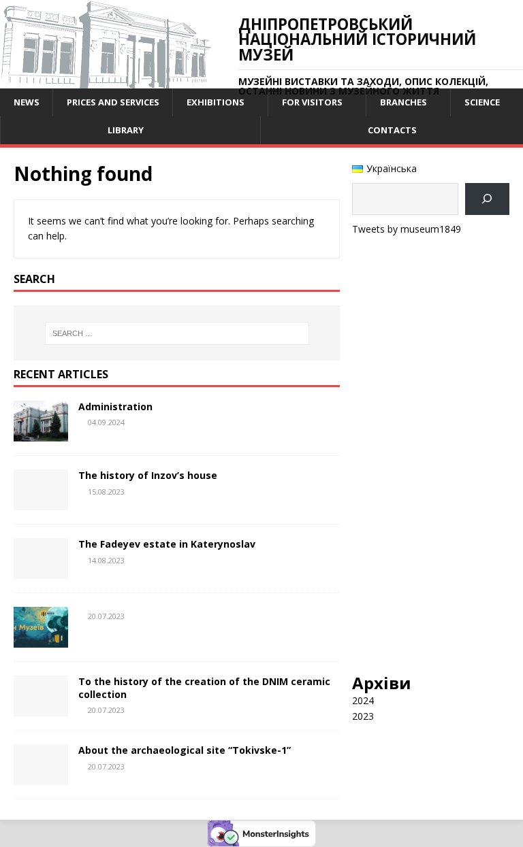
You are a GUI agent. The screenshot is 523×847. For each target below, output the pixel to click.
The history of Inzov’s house (147, 475)
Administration (115, 406)
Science (482, 102)
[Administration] (41, 433)
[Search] (487, 199)
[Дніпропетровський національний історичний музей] (105, 80)
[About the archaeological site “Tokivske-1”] (41, 777)
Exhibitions (215, 102)
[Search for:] (176, 333)
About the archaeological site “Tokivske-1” (184, 750)
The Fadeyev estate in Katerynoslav (166, 543)
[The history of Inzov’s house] (41, 502)
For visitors (312, 102)
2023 (363, 716)
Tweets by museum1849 (406, 228)
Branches (403, 102)
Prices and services (113, 102)
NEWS (26, 102)
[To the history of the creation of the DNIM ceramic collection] (41, 708)
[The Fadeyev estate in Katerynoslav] (41, 571)
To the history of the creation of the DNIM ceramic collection (204, 687)
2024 (363, 700)
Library (126, 130)
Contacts (392, 130)
